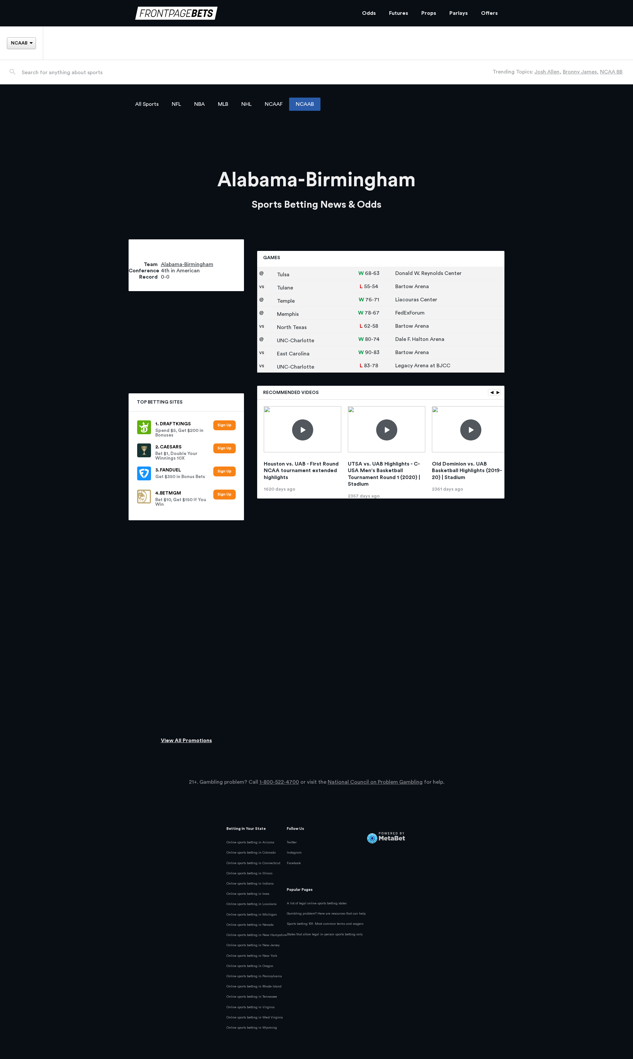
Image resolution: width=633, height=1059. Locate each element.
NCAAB (305, 104)
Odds (369, 13)
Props (428, 13)
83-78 (371, 365)
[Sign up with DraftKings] (224, 425)
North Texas (291, 327)
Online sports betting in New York (251, 955)
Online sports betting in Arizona (250, 842)
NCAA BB (611, 72)
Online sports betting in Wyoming (251, 1027)
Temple (285, 301)
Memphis (287, 314)
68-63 (372, 273)
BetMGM (170, 493)
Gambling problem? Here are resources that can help (326, 913)
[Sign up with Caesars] (224, 448)
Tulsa (282, 274)
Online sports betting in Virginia (250, 1007)
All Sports (147, 104)
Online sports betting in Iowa (247, 893)
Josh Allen (546, 72)
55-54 (371, 286)
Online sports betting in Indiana (250, 883)
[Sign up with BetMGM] (224, 495)
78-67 (372, 313)
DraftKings (175, 424)
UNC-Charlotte (295, 340)
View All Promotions (186, 740)
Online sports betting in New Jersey (253, 945)
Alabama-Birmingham (187, 264)
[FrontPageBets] (242, 13)
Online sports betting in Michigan (251, 914)
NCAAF (274, 104)
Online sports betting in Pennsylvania (254, 976)
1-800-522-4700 (279, 782)
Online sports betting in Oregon (249, 966)
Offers (489, 13)
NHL (246, 104)
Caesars (171, 447)
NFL (176, 104)
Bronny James (580, 72)
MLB (223, 104)
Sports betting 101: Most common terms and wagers (325, 923)
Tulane (284, 287)
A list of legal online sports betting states (317, 903)
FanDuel (170, 470)
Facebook (294, 863)
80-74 (372, 339)
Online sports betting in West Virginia (254, 1017)
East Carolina (293, 353)
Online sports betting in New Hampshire (256, 935)
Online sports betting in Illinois (249, 873)
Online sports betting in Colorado (251, 852)
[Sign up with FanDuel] (224, 472)
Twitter (292, 842)
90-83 (372, 352)
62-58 (371, 326)
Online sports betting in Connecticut (253, 863)
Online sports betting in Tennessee (251, 996)
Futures (398, 13)
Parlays (458, 13)
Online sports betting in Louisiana (251, 904)
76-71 (372, 299)
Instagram (294, 852)
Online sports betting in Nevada (250, 924)
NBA (199, 104)
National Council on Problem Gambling (375, 782)
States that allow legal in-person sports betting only (325, 934)
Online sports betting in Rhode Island (254, 986)
